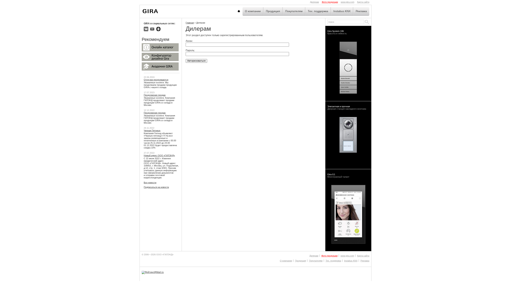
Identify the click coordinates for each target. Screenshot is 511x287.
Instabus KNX (342, 11)
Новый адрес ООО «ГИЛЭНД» (159, 155)
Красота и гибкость (337, 32)
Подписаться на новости (156, 187)
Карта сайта (363, 2)
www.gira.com (347, 2)
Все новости (150, 182)
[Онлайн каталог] (160, 50)
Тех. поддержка (318, 11)
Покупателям (294, 11)
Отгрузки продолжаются (156, 80)
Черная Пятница (152, 130)
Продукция (273, 11)
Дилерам (314, 2)
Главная (244, 11)
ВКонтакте (146, 29)
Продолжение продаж (154, 95)
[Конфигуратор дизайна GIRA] (160, 60)
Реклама (361, 11)
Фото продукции (330, 2)
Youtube (152, 29)
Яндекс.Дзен (158, 29)
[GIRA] (150, 11)
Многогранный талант (338, 175)
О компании (253, 11)
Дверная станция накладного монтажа (346, 107)
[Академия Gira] (160, 70)
